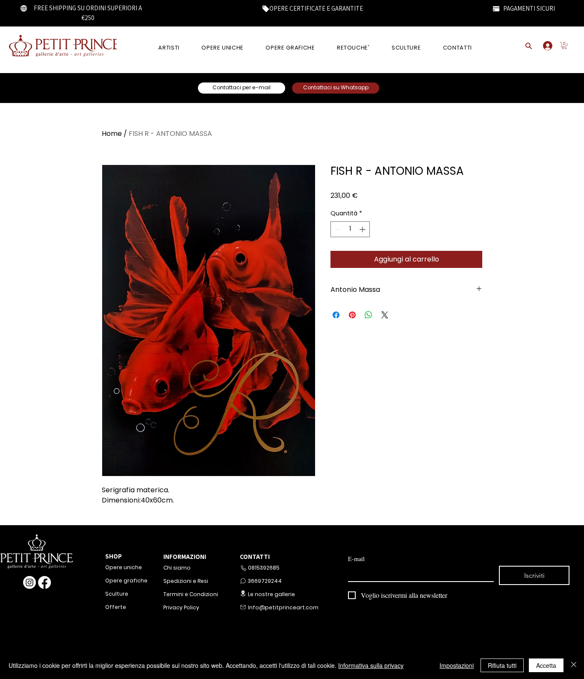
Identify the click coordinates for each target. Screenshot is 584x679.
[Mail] (243, 607)
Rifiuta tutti (502, 665)
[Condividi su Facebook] (336, 315)
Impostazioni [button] (456, 665)
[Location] (242, 593)
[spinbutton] (350, 229)
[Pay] (495, 8)
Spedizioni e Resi (185, 581)
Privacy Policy (181, 607)
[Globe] (23, 8)
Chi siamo (177, 567)
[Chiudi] (574, 665)
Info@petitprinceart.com (282, 607)
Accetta (546, 665)
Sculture (116, 593)
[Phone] (243, 568)
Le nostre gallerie (271, 594)
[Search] (528, 45)
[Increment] (363, 229)
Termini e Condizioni (190, 594)
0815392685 (264, 567)
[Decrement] (337, 229)
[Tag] (265, 8)
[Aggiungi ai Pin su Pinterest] (352, 315)
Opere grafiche (126, 580)
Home (112, 133)
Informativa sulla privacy (371, 665)
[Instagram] (29, 582)
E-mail (356, 558)
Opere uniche (123, 567)
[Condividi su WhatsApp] (368, 315)
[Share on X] (385, 315)
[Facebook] (44, 582)
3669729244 (265, 581)
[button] (564, 45)
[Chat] (243, 581)
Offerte (115, 607)
